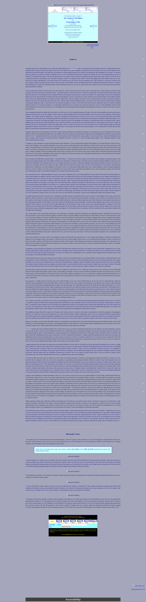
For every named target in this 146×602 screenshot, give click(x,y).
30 (66, 158)
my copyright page (67, 534)
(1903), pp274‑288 (82, 449)
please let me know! (73, 37)
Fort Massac (73, 68)
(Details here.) (82, 517)
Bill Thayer (55, 11)
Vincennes (28, 329)
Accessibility (73, 599)
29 (54, 158)
